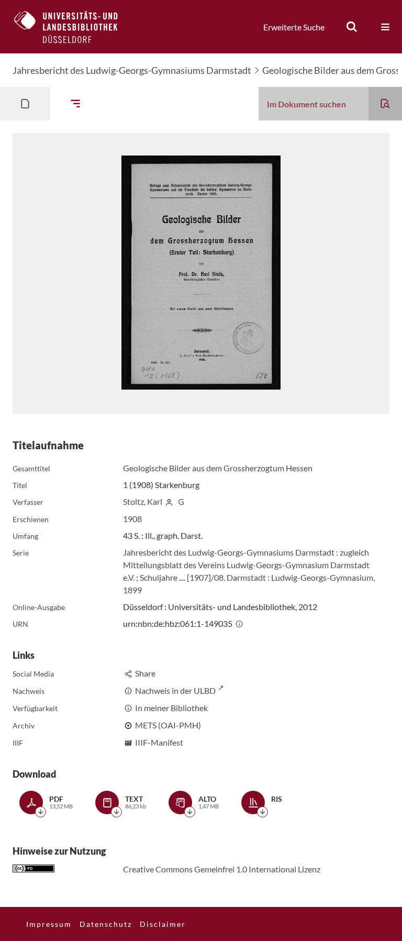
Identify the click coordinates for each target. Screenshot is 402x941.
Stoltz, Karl (142, 501)
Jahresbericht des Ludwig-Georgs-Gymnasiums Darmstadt (132, 70)
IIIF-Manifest (159, 742)
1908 (132, 519)
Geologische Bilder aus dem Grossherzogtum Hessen (217, 468)
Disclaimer (163, 924)
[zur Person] (169, 501)
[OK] (351, 26)
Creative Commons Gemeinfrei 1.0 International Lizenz (221, 869)
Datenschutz (106, 924)
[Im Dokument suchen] (385, 103)
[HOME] (73, 26)
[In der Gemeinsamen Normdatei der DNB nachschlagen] (181, 501)
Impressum (49, 924)
